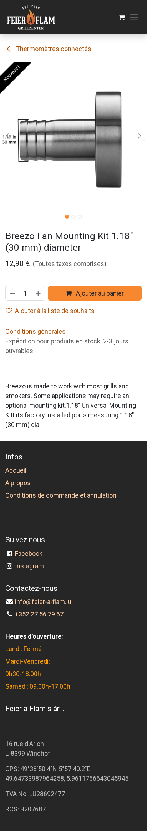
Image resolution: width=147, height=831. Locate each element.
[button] (7, 135)
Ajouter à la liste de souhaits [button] (55, 310)
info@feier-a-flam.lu (43, 601)
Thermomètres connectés (53, 48)
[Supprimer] (12, 293)
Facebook (30, 553)
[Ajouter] (38, 293)
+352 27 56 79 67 (39, 614)
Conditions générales (35, 331)
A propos (18, 483)
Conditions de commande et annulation (60, 495)
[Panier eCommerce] (121, 17)
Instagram (29, 566)
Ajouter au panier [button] (99, 293)
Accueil (15, 470)
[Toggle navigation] (134, 17)
